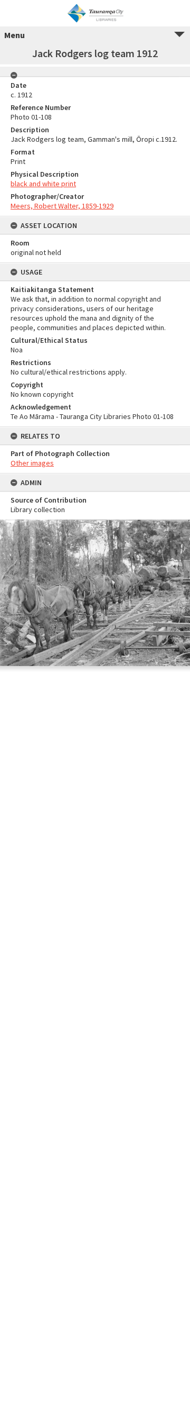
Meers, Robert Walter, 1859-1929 (62, 206)
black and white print (43, 183)
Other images (32, 463)
